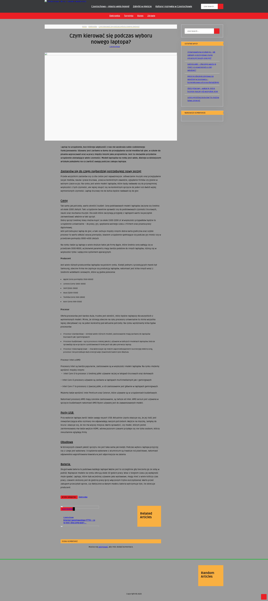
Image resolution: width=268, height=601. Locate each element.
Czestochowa (115, 47)
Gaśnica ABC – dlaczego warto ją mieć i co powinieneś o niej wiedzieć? (201, 67)
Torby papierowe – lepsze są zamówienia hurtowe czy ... (60, 581)
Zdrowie (151, 16)
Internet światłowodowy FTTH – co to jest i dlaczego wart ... (79, 521)
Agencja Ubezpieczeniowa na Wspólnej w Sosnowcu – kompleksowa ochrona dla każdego (203, 79)
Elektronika (114, 16)
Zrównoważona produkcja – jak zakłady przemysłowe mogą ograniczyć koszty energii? (201, 55)
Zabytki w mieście (142, 6)
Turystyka (128, 16)
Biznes (140, 16)
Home (84, 27)
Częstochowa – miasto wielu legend (110, 6)
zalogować (103, 547)
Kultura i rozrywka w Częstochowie (173, 6)
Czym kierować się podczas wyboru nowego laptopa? (119, 27)
